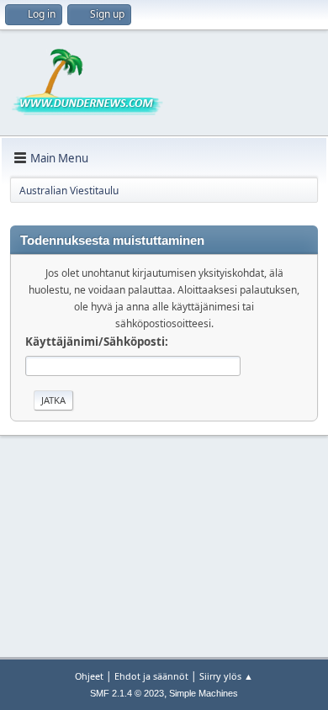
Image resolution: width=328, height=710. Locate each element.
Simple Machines (203, 693)
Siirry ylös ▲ (226, 676)
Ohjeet (89, 676)
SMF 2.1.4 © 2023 (127, 693)
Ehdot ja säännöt (151, 676)
